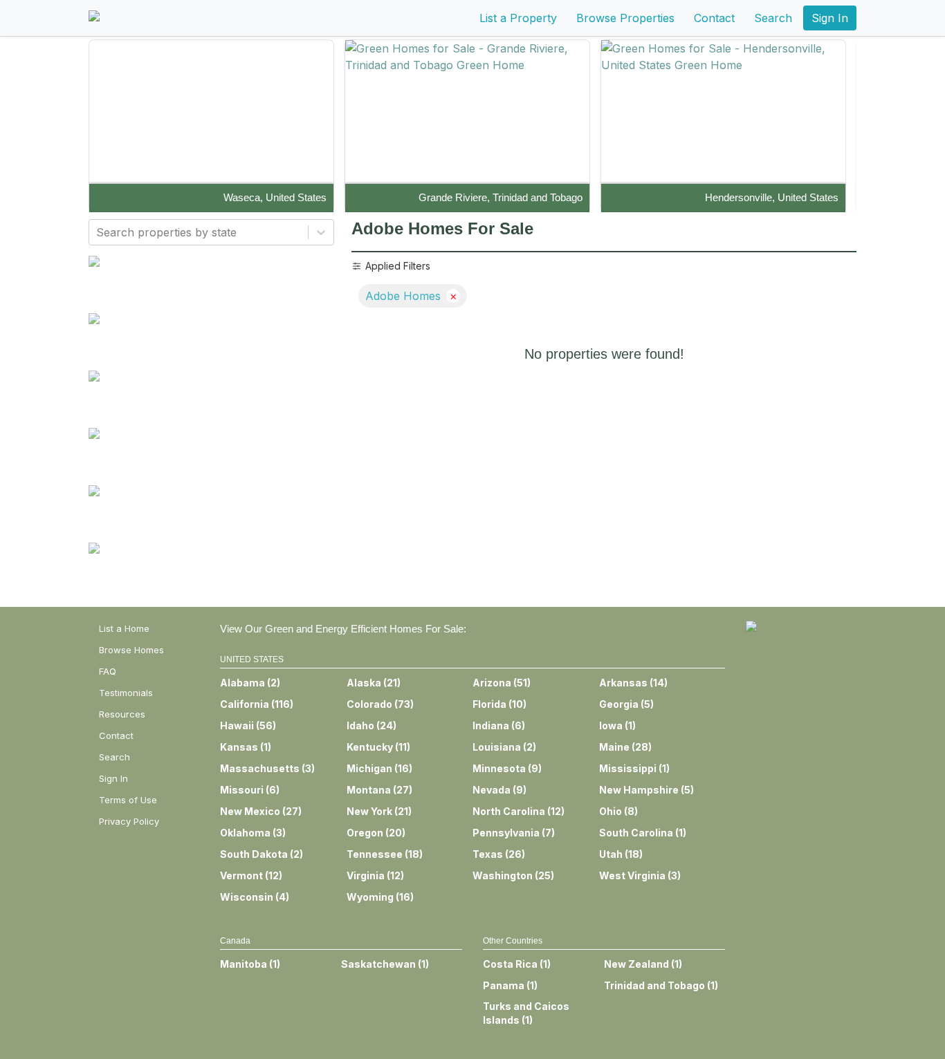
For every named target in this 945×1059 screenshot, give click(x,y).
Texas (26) (498, 854)
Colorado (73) (380, 704)
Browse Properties (625, 18)
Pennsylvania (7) (513, 832)
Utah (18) (621, 854)
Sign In (829, 18)
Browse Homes (131, 649)
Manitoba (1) (250, 964)
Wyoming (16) (380, 897)
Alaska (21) (374, 682)
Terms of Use (128, 799)
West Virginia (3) (640, 875)
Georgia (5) (626, 704)
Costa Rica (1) (517, 964)
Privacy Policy (129, 821)
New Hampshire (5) (646, 790)
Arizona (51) (501, 682)
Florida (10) (499, 704)
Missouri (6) (249, 790)
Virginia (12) (375, 875)
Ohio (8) (618, 811)
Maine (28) (625, 747)
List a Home (124, 628)
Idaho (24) (371, 725)
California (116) (256, 704)
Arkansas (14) (633, 682)
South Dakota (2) (261, 854)
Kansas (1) (245, 747)
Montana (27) (379, 790)
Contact (714, 18)
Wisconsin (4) (254, 897)
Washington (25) (513, 875)
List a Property (518, 18)
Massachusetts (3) (267, 768)
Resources (122, 714)
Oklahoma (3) (253, 832)
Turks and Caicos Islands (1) (526, 1013)
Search (773, 18)
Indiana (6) (498, 725)
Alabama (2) (250, 682)
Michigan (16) (379, 768)
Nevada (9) (499, 790)
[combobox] (98, 232)
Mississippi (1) (634, 768)
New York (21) (379, 811)
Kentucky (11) (378, 747)
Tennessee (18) (385, 854)
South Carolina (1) (642, 832)
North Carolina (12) (518, 811)
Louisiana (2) (504, 747)
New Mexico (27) (261, 811)
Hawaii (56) (248, 725)
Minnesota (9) (507, 768)
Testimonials (126, 692)
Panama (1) (510, 985)
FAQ (107, 671)
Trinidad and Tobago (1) (661, 985)
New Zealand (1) (643, 964)
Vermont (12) (251, 875)
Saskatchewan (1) (385, 964)
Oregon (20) (376, 832)
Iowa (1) (617, 725)
